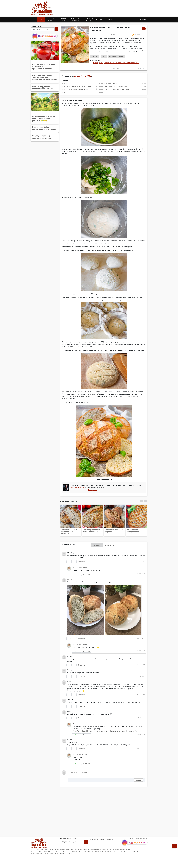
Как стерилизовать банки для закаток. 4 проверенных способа (43, 66)
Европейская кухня (116, 56)
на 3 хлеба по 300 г (82, 76)
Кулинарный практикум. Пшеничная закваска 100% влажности (116, 63)
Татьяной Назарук (77, 488)
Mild (73, 566)
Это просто (92, 490)
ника (83, 722)
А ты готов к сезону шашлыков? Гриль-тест (43, 87)
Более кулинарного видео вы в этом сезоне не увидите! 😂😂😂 (43, 118)
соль (63, 92)
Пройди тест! (63, 19)
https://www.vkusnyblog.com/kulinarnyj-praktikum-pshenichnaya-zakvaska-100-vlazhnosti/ (104, 729)
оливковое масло (110, 83)
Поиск (41, 19)
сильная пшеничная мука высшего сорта (77, 86)
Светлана (84, 752)
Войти (142, 19)
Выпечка (94, 56)
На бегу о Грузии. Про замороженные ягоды (42, 137)
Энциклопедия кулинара (75, 19)
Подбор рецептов (50, 19)
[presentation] (141, 501)
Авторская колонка (89, 19)
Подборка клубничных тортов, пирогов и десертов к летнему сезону (44, 77)
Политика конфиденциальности (101, 839)
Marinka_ (84, 566)
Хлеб (104, 56)
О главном (100, 19)
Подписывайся (47, 36)
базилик (65, 83)
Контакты (111, 19)
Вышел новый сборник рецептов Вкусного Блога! (44, 128)
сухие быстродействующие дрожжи (118, 89)
